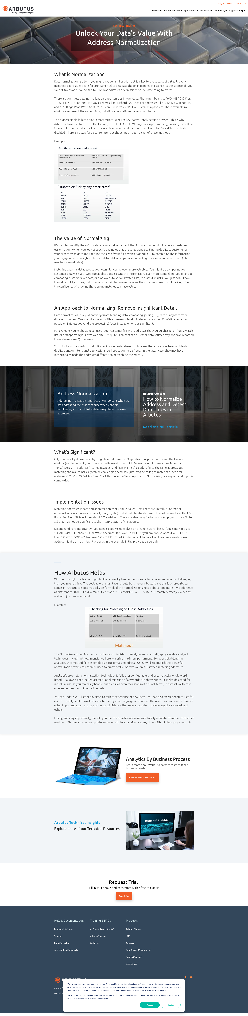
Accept (150, 1005)
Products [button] (155, 10)
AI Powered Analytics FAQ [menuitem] (102, 929)
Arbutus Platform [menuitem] (134, 929)
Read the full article (160, 427)
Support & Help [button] (236, 10)
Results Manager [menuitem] (134, 957)
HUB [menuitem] (128, 936)
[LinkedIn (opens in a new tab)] (186, 977)
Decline (171, 1005)
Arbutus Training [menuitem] (98, 936)
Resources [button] (205, 10)
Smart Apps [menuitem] (131, 964)
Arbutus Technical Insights (77, 823)
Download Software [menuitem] (63, 929)
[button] (156, 10)
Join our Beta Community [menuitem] (66, 950)
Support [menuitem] (58, 936)
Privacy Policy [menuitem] (60, 988)
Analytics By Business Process (142, 777)
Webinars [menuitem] (94, 943)
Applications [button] (190, 10)
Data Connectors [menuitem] (62, 943)
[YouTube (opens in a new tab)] (191, 977)
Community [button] (219, 10)
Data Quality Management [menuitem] (138, 950)
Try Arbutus (124, 896)
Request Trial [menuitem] (225, 3)
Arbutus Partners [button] (172, 10)
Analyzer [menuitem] (130, 943)
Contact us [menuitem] (240, 3)
